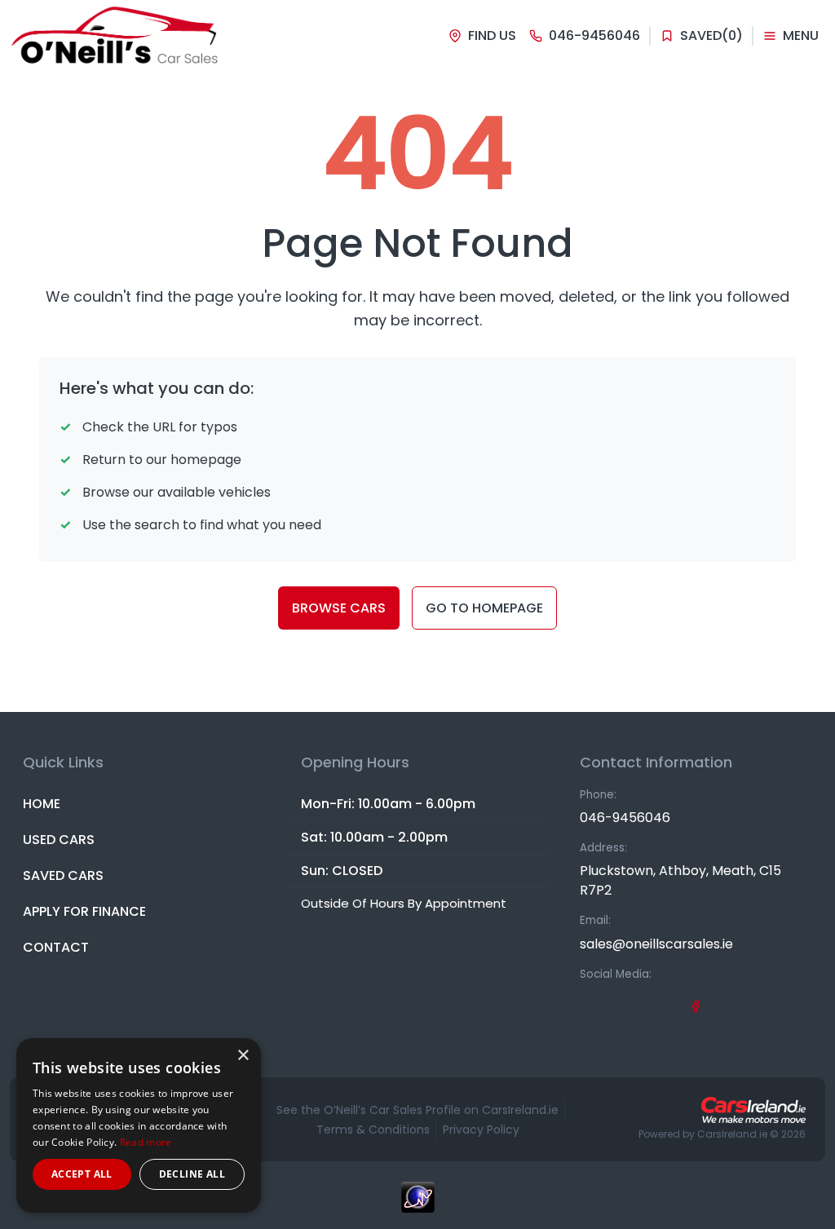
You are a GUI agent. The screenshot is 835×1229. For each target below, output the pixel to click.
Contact (56, 947)
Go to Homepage (484, 608)
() (711, 35)
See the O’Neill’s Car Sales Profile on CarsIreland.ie (417, 1110)
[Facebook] (695, 1005)
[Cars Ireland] (753, 1110)
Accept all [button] (82, 1174)
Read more (146, 1142)
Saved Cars (63, 875)
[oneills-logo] (116, 36)
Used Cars (59, 839)
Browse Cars (339, 608)
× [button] (242, 1056)
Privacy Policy (481, 1129)
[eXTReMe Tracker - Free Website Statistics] (417, 1205)
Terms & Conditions (373, 1129)
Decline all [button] (192, 1174)
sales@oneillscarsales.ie (656, 944)
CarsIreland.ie (732, 1134)
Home (41, 803)
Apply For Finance (84, 911)
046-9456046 (625, 817)
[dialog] (138, 1125)
